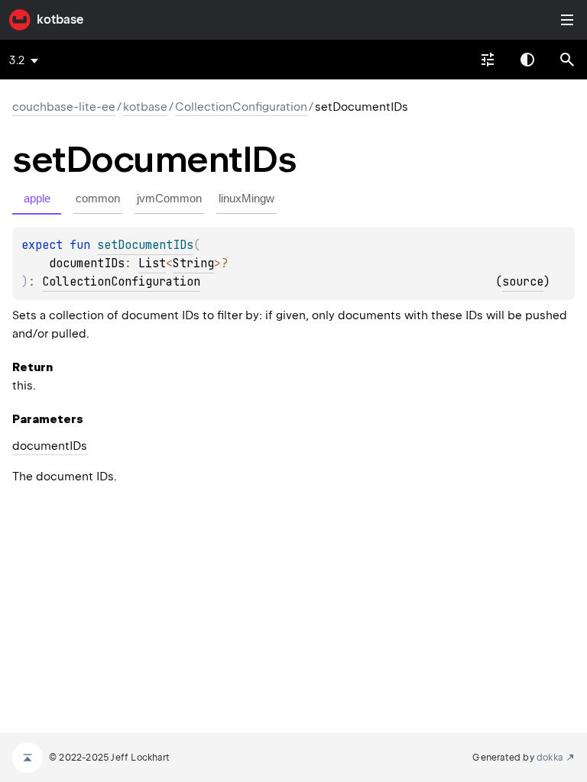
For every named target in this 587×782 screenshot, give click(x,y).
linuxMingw (246, 198)
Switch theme (527, 59)
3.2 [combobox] (17, 60)
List (152, 263)
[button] (567, 59)
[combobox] (488, 59)
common (98, 198)
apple (37, 198)
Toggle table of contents (567, 20)
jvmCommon (169, 198)
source (522, 281)
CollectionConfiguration (241, 107)
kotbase (60, 19)
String (193, 263)
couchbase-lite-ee (63, 107)
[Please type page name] (567, 59)
